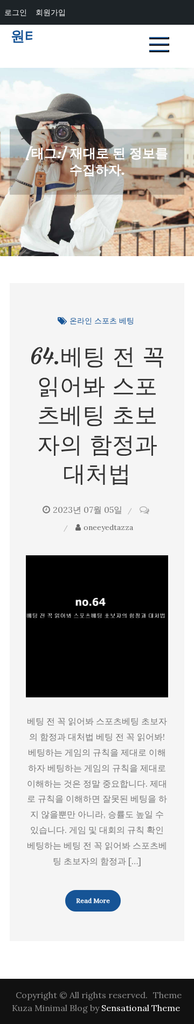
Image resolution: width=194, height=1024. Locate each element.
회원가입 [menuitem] (51, 12)
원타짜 (32, 36)
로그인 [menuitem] (15, 12)
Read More (93, 900)
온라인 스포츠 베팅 (102, 321)
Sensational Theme (140, 1007)
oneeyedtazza (108, 527)
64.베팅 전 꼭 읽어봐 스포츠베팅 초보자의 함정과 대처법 (97, 415)
